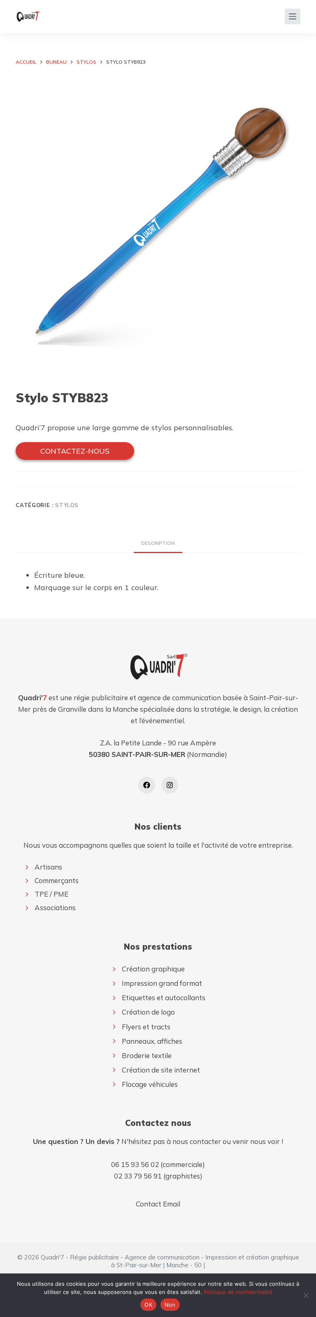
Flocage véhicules (150, 1084)
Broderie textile (147, 1055)
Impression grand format (162, 983)
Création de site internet (161, 1070)
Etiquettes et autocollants (163, 997)
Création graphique (153, 968)
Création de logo (148, 1012)
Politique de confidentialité (238, 1292)
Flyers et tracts (146, 1026)
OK (148, 1304)
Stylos (67, 505)
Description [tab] (158, 543)
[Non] (306, 1295)
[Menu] (292, 16)
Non (170, 1304)
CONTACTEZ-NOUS (74, 451)
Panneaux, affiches (152, 1041)
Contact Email (158, 1203)
